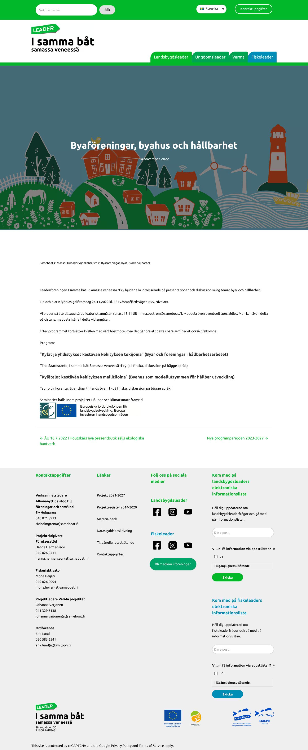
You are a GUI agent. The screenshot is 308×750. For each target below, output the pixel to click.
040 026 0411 (46, 553)
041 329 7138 (46, 611)
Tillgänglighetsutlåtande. (232, 566)
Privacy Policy (121, 746)
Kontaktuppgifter (110, 554)
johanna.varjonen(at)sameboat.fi (60, 616)
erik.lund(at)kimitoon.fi (53, 645)
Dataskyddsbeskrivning (114, 531)
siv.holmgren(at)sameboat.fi (57, 524)
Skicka (228, 577)
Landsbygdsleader (171, 57)
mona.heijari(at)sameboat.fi (57, 587)
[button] (107, 9)
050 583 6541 (46, 639)
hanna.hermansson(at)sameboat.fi (62, 558)
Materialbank (107, 519)
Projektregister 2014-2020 (117, 507)
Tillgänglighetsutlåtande (115, 543)
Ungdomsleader (210, 57)
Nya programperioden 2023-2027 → (237, 438)
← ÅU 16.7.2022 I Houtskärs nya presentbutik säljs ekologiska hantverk (92, 441)
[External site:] (157, 512)
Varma (238, 57)
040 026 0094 (46, 582)
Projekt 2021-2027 (111, 495)
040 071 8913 (46, 518)
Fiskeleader (262, 57)
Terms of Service (151, 746)
